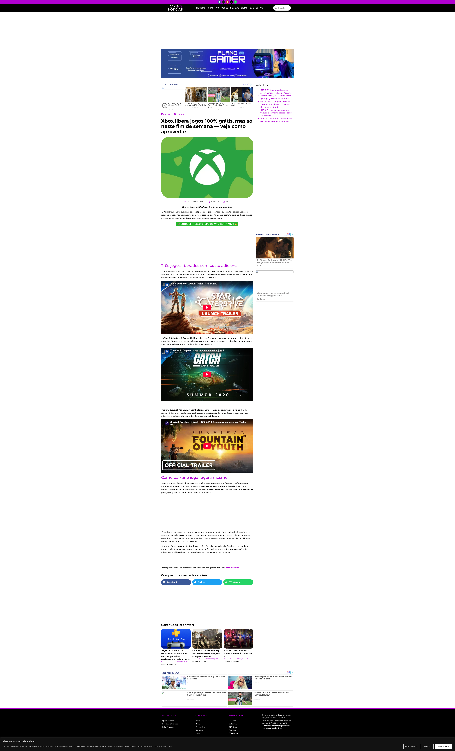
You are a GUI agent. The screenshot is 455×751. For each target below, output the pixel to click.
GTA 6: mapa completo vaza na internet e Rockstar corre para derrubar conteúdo (275, 104)
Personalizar (410, 746)
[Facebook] (219, 2)
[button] (176, 582)
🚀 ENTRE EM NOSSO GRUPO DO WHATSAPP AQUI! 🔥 (207, 224)
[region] (227, 744)
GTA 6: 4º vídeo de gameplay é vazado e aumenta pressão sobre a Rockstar (276, 113)
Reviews (234, 8)
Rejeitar (427, 746)
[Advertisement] (227, 29)
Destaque (167, 114)
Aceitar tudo (443, 746)
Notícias (200, 8)
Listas (244, 8)
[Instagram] (223, 2)
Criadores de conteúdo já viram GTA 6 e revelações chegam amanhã (206, 653)
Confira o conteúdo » (168, 664)
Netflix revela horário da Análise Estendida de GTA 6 (238, 653)
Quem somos (256, 8)
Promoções (222, 8)
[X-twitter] (231, 2)
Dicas (210, 8)
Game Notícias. (231, 568)
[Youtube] (227, 2)
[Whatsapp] (235, 2)
